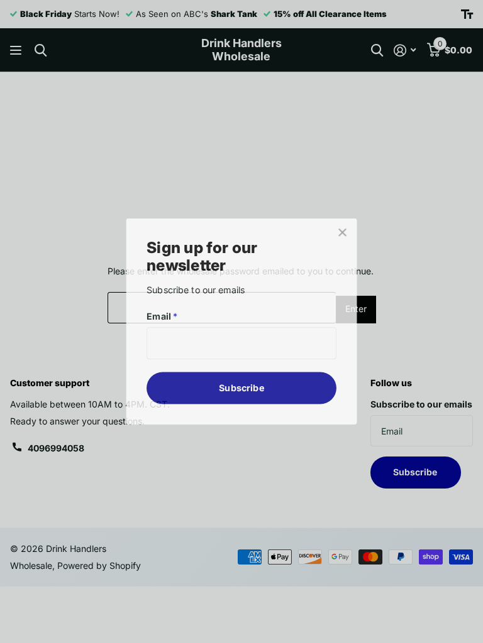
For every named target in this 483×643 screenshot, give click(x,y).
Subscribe (241, 386)
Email (163, 316)
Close (341, 234)
